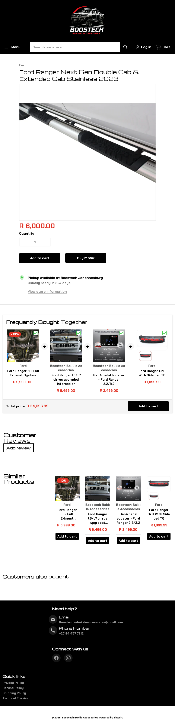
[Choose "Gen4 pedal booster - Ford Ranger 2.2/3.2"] (122, 333)
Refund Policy (13, 688)
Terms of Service (15, 698)
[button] (12, 47)
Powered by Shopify (111, 717)
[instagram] (68, 658)
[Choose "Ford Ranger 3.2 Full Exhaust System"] (36, 333)
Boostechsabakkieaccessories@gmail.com (91, 622)
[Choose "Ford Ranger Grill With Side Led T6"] (164, 333)
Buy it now (86, 258)
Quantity (26, 233)
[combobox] (78, 47)
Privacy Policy (13, 683)
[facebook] (56, 658)
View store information (47, 291)
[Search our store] (125, 47)
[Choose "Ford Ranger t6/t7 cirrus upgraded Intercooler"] (78, 333)
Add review (18, 447)
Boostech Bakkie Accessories (80, 717)
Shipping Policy (14, 693)
